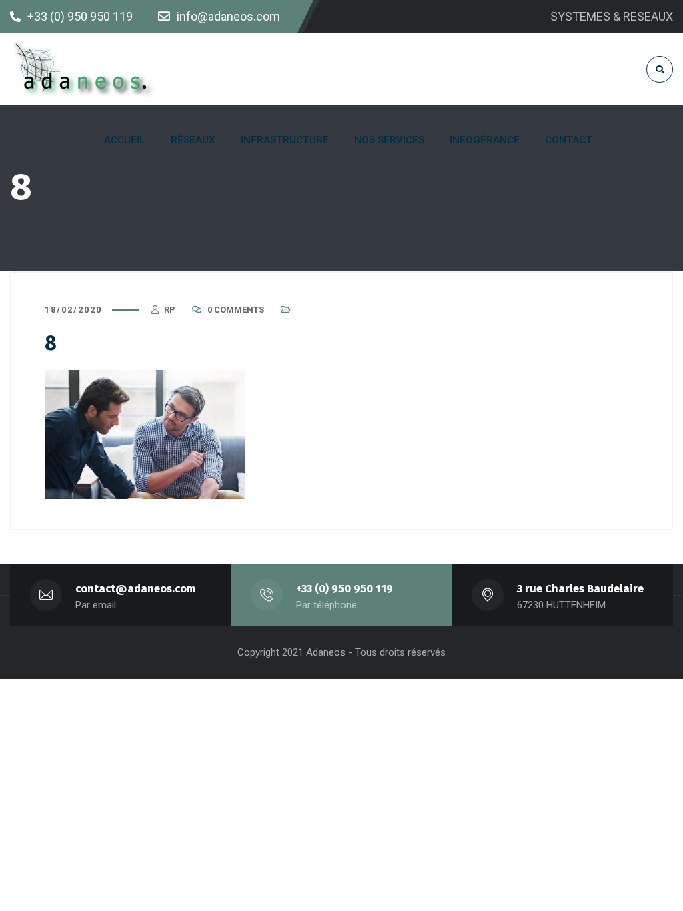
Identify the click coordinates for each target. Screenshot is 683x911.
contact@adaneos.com (135, 588)
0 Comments (235, 310)
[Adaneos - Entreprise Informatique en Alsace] (85, 69)
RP (169, 310)
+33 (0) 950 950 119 (344, 588)
